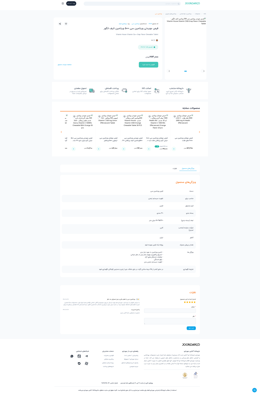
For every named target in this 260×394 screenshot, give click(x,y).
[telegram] (86, 356)
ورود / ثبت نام (71, 3)
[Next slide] (168, 71)
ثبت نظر (191, 328)
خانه (205, 14)
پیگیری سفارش (109, 359)
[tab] (185, 71)
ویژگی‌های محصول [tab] (188, 168)
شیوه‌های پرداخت (108, 366)
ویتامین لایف (123, 24)
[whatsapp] (72, 356)
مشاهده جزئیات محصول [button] (65, 65)
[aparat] (86, 363)
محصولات (197, 14)
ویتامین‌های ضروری (170, 14)
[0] (62, 3)
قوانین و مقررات (109, 355)
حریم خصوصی (134, 366)
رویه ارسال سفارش (108, 363)
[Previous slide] (203, 71)
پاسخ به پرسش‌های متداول (129, 363)
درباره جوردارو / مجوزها (131, 359)
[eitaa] (79, 356)
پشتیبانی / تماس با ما (131, 355)
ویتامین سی (158, 14)
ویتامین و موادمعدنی (185, 14)
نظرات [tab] (175, 168)
